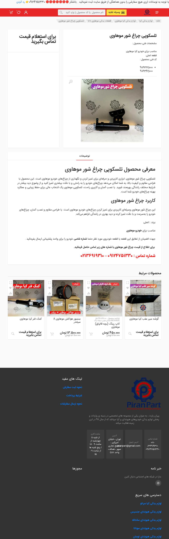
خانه (158, 21)
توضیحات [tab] (84, 156)
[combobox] (81, 12)
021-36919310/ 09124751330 (152, 446)
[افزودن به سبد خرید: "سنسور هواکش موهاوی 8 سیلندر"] (52, 334)
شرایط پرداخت (74, 395)
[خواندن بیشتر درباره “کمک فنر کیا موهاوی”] (13, 334)
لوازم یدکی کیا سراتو (150, 503)
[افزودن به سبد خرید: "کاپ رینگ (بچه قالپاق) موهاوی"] (91, 334)
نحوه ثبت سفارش (72, 387)
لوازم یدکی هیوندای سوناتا (147, 528)
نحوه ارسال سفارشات (70, 404)
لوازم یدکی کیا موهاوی (125, 21)
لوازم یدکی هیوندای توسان (147, 537)
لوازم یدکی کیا (145, 21)
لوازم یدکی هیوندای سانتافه (146, 520)
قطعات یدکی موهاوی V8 (99, 21)
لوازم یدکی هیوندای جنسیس (145, 512)
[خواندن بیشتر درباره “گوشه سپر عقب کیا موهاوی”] (130, 334)
